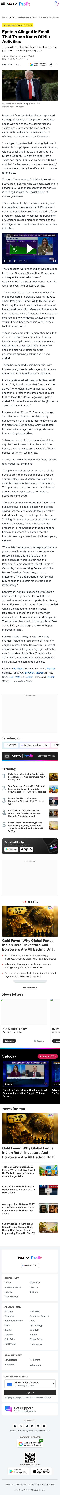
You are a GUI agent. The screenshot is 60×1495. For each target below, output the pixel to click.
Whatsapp (35, 1365)
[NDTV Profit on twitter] (20, 1425)
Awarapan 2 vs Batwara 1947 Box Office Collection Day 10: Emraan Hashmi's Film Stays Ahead (18, 1209)
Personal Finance (33, 672)
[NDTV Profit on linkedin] (32, 1425)
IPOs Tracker (11, 1296)
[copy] (56, 64)
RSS (52, 1485)
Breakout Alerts (12, 1287)
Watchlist (35, 1282)
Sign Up (30, 1392)
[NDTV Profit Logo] (30, 1257)
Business (18, 668)
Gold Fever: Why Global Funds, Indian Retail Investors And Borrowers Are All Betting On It (28, 1152)
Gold (17, 677)
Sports (7, 1330)
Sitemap (45, 1485)
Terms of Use (21, 1485)
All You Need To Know (15, 1028)
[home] (18, 3)
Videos (33, 1334)
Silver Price (36, 1339)
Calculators (36, 1344)
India (32, 1320)
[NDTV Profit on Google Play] (18, 1471)
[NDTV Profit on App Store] (41, 1471)
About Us (9, 1485)
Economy (9, 1316)
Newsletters (10, 1359)
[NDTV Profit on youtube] (38, 1425)
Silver (29, 677)
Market (51, 668)
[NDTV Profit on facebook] (15, 1425)
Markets (8, 1311)
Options (34, 1292)
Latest (50, 677)
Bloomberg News (18, 56)
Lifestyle (34, 1330)
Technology (36, 1325)
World (31, 56)
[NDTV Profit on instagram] (26, 1425)
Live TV (34, 1287)
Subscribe (9, 1041)
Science (8, 1334)
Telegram (35, 1359)
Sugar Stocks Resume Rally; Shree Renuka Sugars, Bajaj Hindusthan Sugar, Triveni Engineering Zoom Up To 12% (18, 1228)
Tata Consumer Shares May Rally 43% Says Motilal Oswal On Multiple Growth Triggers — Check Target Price (19, 1171)
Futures (8, 1292)
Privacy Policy (34, 1485)
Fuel (11, 677)
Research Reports (39, 1316)
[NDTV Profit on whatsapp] (44, 1425)
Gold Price (9, 1339)
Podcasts (9, 1364)
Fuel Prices (10, 1343)
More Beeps (29, 987)
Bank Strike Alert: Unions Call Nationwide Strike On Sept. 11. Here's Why (19, 1189)
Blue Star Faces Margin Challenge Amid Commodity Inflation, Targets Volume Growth (25, 1093)
